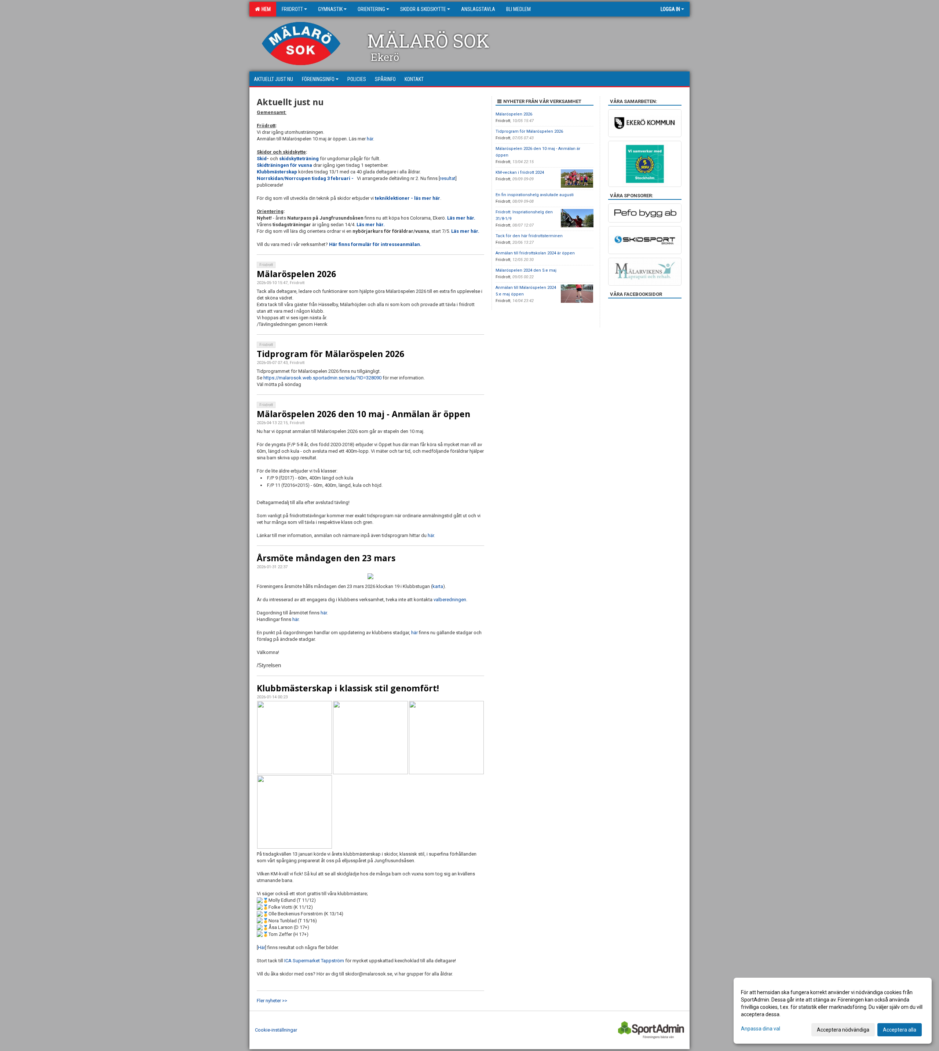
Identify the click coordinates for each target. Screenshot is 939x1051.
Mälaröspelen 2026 (296, 274)
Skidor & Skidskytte (423, 9)
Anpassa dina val (760, 1029)
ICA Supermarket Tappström (314, 960)
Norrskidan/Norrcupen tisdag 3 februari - (306, 178)
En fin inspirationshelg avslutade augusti (535, 194)
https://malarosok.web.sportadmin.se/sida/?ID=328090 (322, 378)
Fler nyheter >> (272, 1000)
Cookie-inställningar (276, 1030)
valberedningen (450, 599)
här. (431, 535)
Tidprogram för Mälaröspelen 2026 (330, 354)
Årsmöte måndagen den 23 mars (326, 558)
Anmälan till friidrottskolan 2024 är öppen (535, 253)
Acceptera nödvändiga (843, 1030)
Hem (265, 9)
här (370, 139)
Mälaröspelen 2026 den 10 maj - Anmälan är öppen (363, 414)
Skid (262, 158)
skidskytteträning (299, 158)
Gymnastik (330, 9)
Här (261, 947)
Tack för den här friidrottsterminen (529, 236)
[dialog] (833, 1011)
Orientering (371, 9)
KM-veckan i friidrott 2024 (520, 172)
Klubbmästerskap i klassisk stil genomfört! (348, 688)
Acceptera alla (899, 1030)
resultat (448, 178)
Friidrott (292, 9)
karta (437, 586)
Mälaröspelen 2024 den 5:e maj (526, 270)
